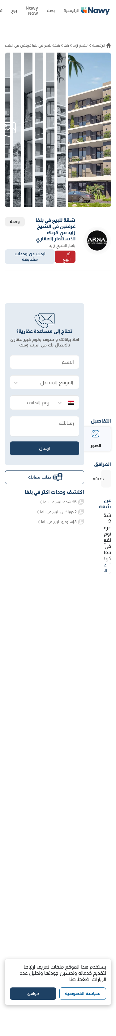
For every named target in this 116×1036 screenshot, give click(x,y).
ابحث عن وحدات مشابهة (30, 256)
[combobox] (51, 382)
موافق (33, 993)
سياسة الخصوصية (83, 993)
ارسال (44, 448)
